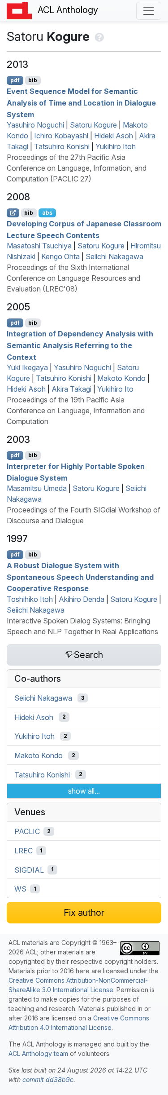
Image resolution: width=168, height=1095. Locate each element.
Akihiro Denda (81, 599)
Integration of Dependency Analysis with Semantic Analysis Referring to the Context (80, 345)
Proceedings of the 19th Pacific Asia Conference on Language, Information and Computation (76, 410)
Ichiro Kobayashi (61, 135)
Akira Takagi (71, 388)
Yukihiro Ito (115, 388)
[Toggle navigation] (148, 11)
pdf (15, 80)
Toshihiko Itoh (30, 599)
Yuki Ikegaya (27, 367)
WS (20, 888)
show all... (84, 790)
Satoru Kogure (93, 124)
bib (32, 80)
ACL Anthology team (38, 1053)
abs (47, 212)
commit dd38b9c (47, 1079)
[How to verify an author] (98, 36)
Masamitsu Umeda (37, 488)
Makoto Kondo (121, 378)
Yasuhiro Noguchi (35, 124)
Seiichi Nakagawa (114, 256)
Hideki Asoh (113, 135)
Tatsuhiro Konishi (62, 146)
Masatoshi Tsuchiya (39, 245)
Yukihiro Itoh (115, 146)
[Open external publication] (13, 212)
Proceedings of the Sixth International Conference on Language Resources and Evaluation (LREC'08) (73, 278)
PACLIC (27, 831)
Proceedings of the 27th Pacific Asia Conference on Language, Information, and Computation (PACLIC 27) (76, 168)
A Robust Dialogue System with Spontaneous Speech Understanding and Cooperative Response (80, 577)
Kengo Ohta (60, 256)
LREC (23, 850)
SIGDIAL (29, 869)
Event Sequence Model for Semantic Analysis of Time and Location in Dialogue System (81, 103)
